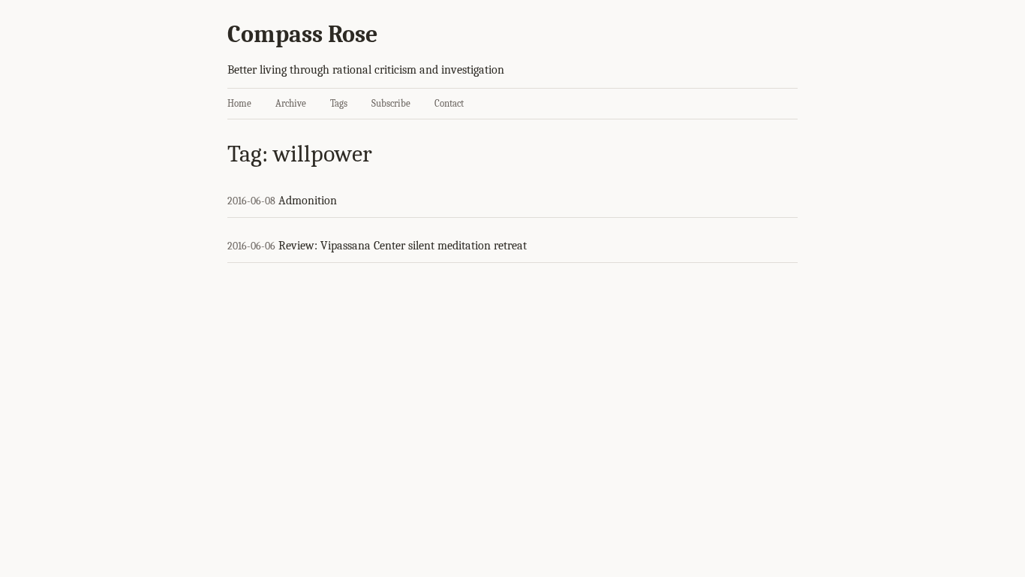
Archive (290, 103)
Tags (338, 103)
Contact (449, 103)
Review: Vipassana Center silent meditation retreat (402, 245)
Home (239, 103)
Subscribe (390, 103)
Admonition (307, 200)
